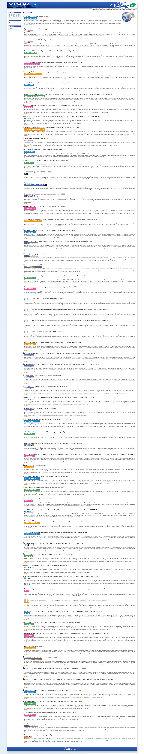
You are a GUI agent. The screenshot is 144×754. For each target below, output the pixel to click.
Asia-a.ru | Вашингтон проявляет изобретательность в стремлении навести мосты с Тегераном (52, 105)
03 (13, 14)
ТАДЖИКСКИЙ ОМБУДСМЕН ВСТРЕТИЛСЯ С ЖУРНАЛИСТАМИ (46, 161)
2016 (101, 9)
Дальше (25, 25)
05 (16, 14)
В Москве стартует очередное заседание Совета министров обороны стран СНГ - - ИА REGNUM (53, 543)
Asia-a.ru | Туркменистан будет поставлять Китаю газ (40, 499)
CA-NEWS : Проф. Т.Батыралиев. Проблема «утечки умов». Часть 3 (44, 331)
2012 (114, 9)
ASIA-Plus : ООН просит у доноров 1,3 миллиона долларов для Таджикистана (47, 432)
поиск (134, 9)
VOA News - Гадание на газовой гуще (35, 16)
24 (13, 16)
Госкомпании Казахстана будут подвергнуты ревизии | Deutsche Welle (45, 206)
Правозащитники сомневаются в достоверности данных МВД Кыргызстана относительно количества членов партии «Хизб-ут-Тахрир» (65, 633)
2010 (121, 9)
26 (16, 16)
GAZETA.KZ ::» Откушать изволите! (35, 465)
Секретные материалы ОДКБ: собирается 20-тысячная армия (42, 40)
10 (13, 15)
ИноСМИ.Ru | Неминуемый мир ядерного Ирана (39, 735)
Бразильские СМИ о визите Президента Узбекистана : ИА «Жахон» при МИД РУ (49, 51)
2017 (98, 9)
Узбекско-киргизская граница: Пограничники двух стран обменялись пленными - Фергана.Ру (52, 701)
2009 (124, 9)
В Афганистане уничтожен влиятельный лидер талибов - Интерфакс (44, 150)
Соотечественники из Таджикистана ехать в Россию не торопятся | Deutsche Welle (49, 230)
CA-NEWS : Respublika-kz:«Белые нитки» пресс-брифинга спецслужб (44, 565)
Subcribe (11, 26)
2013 (111, 9)
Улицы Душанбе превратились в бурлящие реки (38, 254)
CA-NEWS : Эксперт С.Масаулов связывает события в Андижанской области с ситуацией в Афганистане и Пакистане (59, 397)
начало (94, 9)
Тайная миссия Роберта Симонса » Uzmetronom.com (40, 657)
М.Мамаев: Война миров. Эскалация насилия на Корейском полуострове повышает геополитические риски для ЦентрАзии (61, 364)
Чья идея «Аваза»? (30, 183)
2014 (108, 9)
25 (14, 16)
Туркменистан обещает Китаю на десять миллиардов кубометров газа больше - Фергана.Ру (52, 690)
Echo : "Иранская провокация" (33, 646)
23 (11, 16)
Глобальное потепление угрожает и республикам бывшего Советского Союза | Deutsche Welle (52, 342)
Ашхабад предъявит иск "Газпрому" (35, 139)
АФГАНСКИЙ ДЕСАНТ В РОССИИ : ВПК (37, 172)
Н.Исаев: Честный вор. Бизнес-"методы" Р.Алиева (39, 408)
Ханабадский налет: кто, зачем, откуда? (36, 724)
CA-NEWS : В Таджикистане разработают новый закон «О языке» (44, 298)
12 (16, 15)
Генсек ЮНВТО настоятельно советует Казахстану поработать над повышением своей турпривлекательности (57, 241)
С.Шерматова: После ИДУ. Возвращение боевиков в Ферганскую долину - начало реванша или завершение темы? (59, 353)
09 (11, 15)
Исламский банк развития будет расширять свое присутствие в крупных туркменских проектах (53, 443)
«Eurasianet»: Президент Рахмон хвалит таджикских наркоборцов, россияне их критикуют (51, 622)
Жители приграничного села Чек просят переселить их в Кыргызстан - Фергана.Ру (49, 712)
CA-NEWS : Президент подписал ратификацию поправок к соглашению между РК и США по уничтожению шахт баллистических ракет (65, 309)
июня (26, 13)
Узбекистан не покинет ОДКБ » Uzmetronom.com (39, 265)
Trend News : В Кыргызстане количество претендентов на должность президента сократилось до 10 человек (56, 521)
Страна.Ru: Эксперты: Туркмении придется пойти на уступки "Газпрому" (46, 83)
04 (14, 14)
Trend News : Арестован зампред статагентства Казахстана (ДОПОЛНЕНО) (46, 419)
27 (18, 16)
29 (9, 17)
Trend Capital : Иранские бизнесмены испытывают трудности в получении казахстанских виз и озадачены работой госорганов (62, 219)
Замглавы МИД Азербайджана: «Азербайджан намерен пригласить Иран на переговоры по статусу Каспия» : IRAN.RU (60, 576)
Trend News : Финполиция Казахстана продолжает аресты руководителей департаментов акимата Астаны (55, 532)
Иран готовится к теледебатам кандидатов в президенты (41, 29)
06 (18, 14)
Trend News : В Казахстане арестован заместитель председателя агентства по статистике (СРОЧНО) (54, 62)
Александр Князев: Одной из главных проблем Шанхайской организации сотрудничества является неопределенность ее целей (62, 611)
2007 (130, 9)
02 (11, 14)
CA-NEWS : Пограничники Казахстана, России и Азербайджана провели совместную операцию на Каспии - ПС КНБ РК (60, 510)
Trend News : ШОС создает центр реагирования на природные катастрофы (46, 476)
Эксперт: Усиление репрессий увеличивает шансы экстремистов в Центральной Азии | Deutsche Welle (54, 276)
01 (9, 14)
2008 (127, 9)
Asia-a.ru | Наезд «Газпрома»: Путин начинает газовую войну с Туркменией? (47, 554)
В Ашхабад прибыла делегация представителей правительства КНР (44, 194)
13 (18, 15)
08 (9, 15)
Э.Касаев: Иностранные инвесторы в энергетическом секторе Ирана (44, 386)
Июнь (10, 12)
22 (9, 16)
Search (11, 20)
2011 (117, 9)
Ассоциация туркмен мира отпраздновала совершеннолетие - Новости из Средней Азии (51, 127)
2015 (104, 9)
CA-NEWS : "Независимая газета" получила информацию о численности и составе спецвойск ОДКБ (54, 668)
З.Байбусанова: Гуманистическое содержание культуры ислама (43, 375)
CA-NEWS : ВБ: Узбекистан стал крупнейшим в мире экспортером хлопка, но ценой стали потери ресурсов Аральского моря (62, 116)
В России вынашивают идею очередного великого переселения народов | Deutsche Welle (51, 287)
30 (11, 17)
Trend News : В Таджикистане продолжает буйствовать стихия (43, 487)
